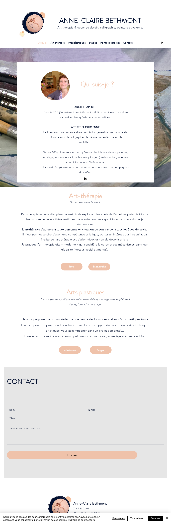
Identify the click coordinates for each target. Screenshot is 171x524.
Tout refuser (136, 518)
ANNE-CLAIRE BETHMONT (100, 20)
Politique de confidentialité (82, 519)
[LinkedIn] (162, 42)
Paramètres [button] (118, 518)
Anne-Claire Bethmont (90, 503)
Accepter (155, 518)
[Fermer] (167, 518)
